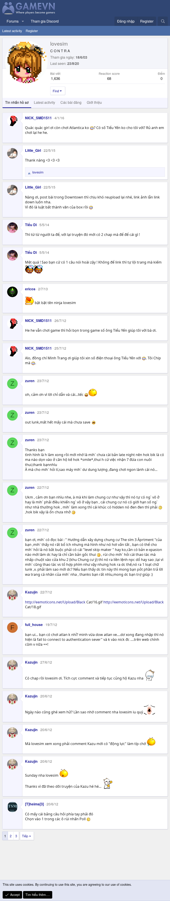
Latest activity (12, 30)
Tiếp (25, 836)
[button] (23, 21)
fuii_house (34, 624)
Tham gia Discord (45, 21)
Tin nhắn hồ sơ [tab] (17, 102)
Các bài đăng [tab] (70, 102)
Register (32, 30)
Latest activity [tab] (44, 102)
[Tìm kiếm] (163, 21)
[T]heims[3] (34, 804)
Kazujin (31, 592)
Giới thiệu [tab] (94, 102)
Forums (13, 21)
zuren (30, 380)
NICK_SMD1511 (38, 117)
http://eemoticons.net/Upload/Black (55, 602)
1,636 (55, 78)
